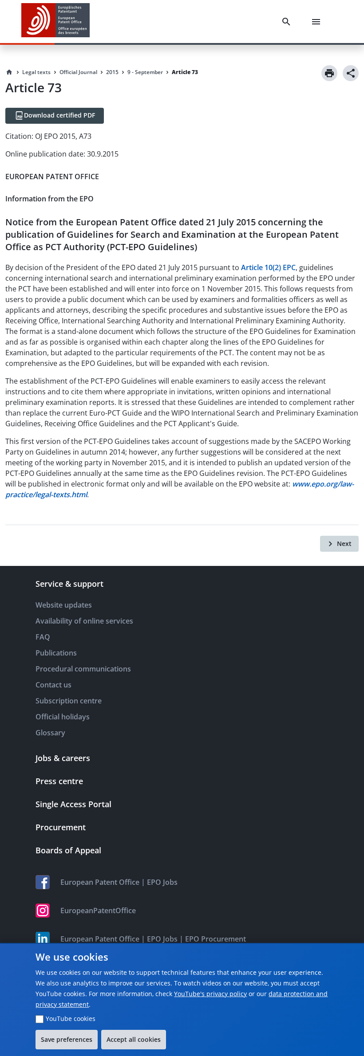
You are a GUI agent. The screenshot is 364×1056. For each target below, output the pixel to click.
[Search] (288, 22)
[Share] (351, 73)
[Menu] (317, 22)
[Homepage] (9, 72)
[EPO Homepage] (55, 21)
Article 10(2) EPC (268, 267)
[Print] (329, 73)
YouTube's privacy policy (210, 993)
